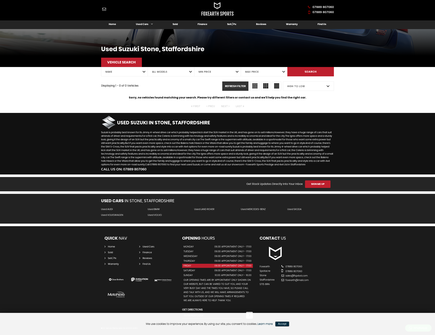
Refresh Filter (235, 86)
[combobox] (124, 71)
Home (112, 24)
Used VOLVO (155, 215)
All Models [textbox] (159, 71)
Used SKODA (294, 209)
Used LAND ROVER (204, 209)
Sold (175, 24)
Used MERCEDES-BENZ (253, 209)
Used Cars (142, 24)
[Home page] (217, 9)
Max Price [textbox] (252, 71)
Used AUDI (107, 209)
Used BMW (154, 209)
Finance (202, 24)
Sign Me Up (318, 184)
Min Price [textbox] (205, 71)
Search (311, 71)
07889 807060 (323, 7)
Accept (282, 323)
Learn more (265, 324)
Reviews (261, 24)
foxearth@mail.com (297, 280)
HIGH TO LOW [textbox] (296, 86)
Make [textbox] (109, 71)
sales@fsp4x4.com (296, 276)
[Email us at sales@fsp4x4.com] (104, 9)
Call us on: (123, 169)
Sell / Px (231, 24)
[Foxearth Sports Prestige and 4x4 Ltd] (275, 259)
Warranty (292, 24)
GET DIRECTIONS (192, 309)
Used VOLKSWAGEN (112, 215)
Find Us (322, 24)
